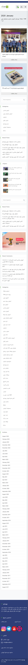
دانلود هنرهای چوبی (7, 358)
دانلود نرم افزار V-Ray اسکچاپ (9, 351)
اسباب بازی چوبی (6, 325)
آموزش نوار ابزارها (7, 314)
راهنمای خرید (6, 368)
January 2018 (5, 573)
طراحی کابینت (6, 385)
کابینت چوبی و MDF (7, 395)
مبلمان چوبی (6, 402)
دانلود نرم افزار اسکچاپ (8, 355)
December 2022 (6, 445)
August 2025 (5, 436)
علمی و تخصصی (6, 388)
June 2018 (5, 558)
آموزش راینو (5, 304)
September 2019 (6, 520)
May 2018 (4, 561)
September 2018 (6, 552)
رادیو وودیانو (6, 124)
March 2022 (5, 459)
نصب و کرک (5, 418)
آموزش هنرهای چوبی (7, 114)
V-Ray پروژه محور (7, 294)
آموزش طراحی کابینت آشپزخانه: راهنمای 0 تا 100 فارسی (12, 261)
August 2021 (5, 474)
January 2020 (5, 512)
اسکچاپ (4, 117)
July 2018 (4, 555)
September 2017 (6, 584)
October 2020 (5, 488)
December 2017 (6, 576)
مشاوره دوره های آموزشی (7, 652)
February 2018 (5, 570)
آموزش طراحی (6, 110)
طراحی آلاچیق (6, 381)
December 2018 (6, 544)
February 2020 (5, 509)
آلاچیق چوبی (5, 298)
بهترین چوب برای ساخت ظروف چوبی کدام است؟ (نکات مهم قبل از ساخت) (13, 148)
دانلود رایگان (5, 120)
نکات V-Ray (5, 422)
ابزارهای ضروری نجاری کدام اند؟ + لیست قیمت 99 (13, 88)
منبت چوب (5, 415)
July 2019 (4, 526)
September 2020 (6, 491)
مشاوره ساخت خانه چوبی (7, 648)
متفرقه (4, 405)
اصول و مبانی (6, 331)
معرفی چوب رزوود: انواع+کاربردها (10, 145)
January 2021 (5, 486)
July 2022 (4, 451)
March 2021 (5, 483)
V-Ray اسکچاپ (6, 291)
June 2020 (5, 497)
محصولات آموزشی (7, 127)
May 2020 (4, 500)
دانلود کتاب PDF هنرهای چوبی (9, 348)
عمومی (4, 391)
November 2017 (6, 578)
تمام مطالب (4, 622)
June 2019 (5, 529)
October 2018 (5, 549)
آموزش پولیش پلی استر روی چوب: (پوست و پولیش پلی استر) (13, 270)
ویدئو (4, 130)
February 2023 (5, 439)
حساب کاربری (18, 622)
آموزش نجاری (6, 311)
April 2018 (4, 564)
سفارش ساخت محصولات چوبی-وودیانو (11, 142)
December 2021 (6, 465)
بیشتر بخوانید (14, 60)
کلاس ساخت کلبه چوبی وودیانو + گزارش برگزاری (13, 157)
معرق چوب (5, 412)
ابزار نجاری (5, 321)
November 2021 (6, 468)
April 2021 (4, 480)
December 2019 (6, 515)
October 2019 (5, 518)
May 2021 (4, 477)
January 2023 (5, 442)
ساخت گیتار (5, 378)
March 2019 (5, 535)
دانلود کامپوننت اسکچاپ (8, 345)
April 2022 (4, 457)
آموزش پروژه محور (7, 301)
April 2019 (4, 532)
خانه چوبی (5, 335)
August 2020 (5, 494)
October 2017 (5, 581)
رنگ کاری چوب (6, 371)
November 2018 (6, 547)
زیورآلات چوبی (6, 375)
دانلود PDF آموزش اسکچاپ (9, 338)
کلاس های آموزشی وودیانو (8, 398)
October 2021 (5, 471)
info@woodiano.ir (8, 642)
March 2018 (5, 567)
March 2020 (5, 506)
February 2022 (5, 462)
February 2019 (5, 538)
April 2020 (4, 503)
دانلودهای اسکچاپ (7, 361)
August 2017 (5, 587)
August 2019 (5, 523)
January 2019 (5, 541)
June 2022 (5, 454)
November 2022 (6, 448)
